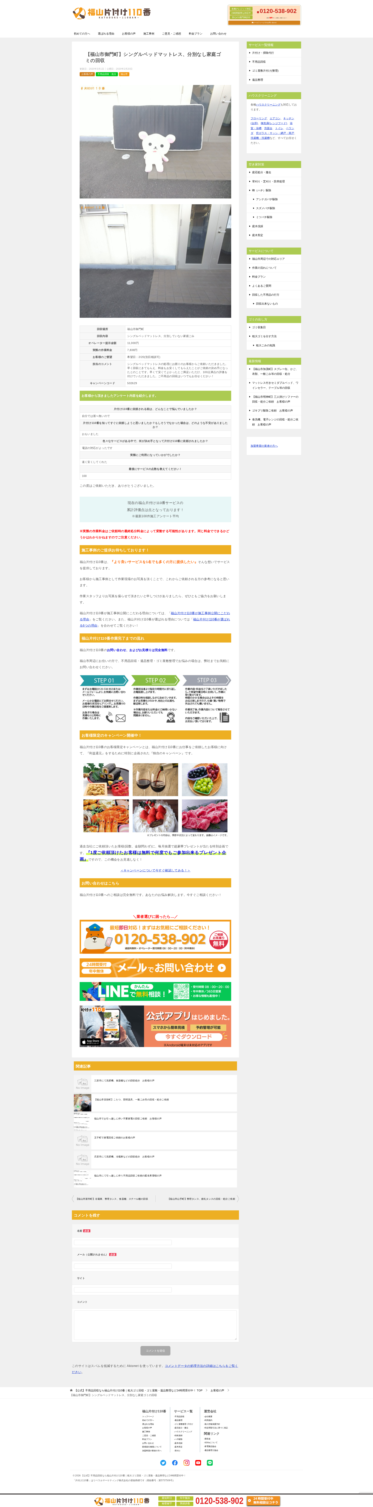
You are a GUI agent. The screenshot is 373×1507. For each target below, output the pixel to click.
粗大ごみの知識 (265, 345)
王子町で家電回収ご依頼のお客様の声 (114, 1137)
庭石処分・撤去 (261, 172)
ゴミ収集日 (259, 327)
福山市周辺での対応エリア (268, 258)
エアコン (275, 118)
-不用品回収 (179, 1416)
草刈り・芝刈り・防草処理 (268, 181)
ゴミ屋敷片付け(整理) (265, 70)
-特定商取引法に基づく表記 (216, 1428)
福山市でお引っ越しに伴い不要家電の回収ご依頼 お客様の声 (128, 1118)
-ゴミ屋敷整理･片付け (183, 1424)
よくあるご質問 (261, 285)
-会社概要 (208, 1416)
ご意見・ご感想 (171, 33)
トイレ (279, 128)
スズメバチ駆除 (265, 208)
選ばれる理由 (106, 33)
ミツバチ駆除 (264, 217)
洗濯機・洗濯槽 (260, 137)
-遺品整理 (178, 1420)
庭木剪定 (257, 235)
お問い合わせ (218, 33)
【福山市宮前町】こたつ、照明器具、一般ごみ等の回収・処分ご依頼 (131, 1099)
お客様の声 (129, 33)
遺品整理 (257, 79)
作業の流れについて (264, 267)
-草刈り (177, 1451)
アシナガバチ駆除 (267, 199)
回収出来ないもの (267, 303)
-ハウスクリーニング (183, 1432)
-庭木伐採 (178, 1443)
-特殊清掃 (178, 1435)
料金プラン (195, 33)
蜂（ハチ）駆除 (261, 190)
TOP (138, 1390)
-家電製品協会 (210, 1446)
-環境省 (207, 1439)
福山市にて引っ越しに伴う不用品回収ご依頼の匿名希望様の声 (128, 1175)
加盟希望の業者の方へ (264, 445)
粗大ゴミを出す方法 (264, 336)
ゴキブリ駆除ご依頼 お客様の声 (272, 410)
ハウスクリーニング (268, 104)
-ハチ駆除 (178, 1439)
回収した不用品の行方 (265, 294)
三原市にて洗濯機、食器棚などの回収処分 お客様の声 (124, 1080)
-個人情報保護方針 (212, 1424)
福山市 (124, 74)
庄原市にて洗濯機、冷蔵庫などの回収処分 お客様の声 (124, 1156)
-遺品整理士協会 (211, 1450)
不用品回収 (259, 61)
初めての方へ (82, 33)
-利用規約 (208, 1420)
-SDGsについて (211, 1442)
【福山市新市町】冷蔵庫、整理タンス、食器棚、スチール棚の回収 (112, 1199)
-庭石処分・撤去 (181, 1428)
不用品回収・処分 (107, 74)
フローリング (259, 118)
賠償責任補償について (152, 1447)
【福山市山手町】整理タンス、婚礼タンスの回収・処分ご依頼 (201, 1199)
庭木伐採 (257, 226)
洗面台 (268, 128)
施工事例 (148, 33)
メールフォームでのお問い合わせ (265, 22)
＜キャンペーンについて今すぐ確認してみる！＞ (155, 870)
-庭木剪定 (178, 1447)
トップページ (148, 1416)
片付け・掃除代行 (263, 52)
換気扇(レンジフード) (274, 123)
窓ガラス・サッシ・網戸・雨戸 (275, 133)
